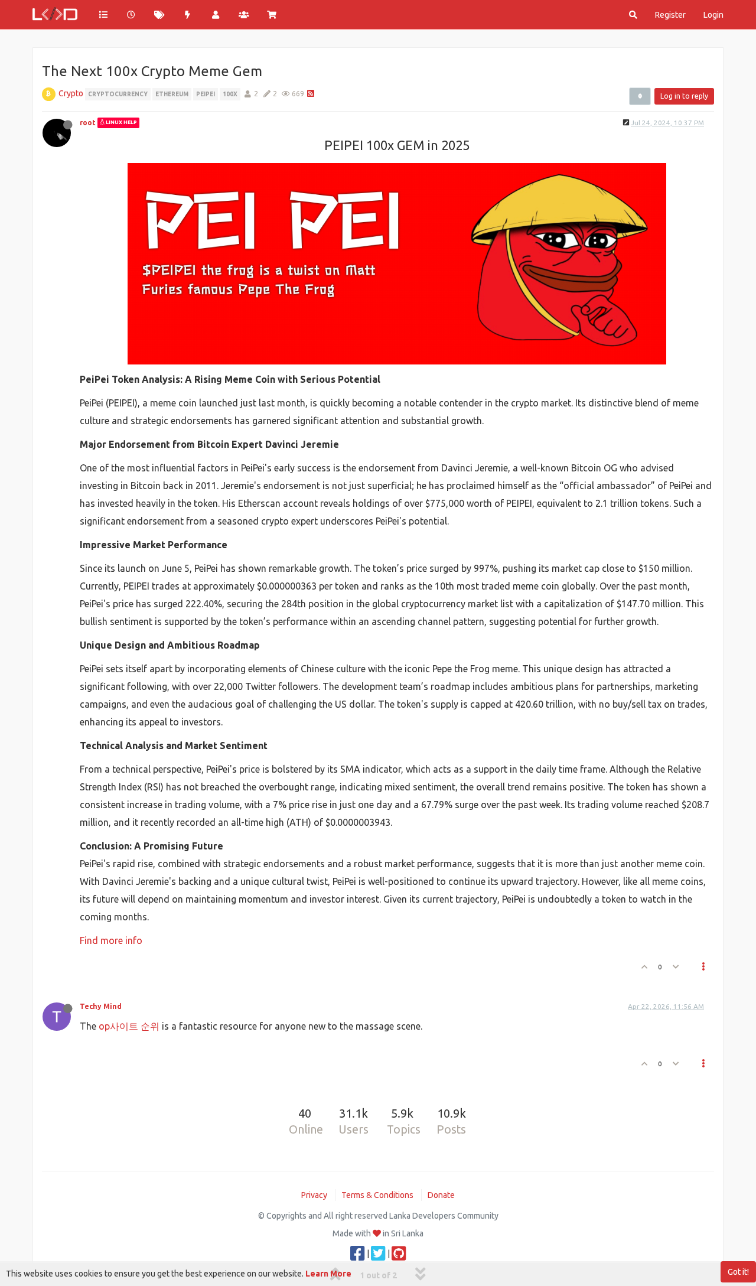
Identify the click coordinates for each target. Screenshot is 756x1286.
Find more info (111, 940)
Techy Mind (101, 1006)
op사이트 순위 (129, 1026)
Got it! (738, 1272)
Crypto (70, 93)
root (88, 122)
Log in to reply (684, 96)
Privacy (314, 1195)
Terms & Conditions (377, 1195)
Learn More (328, 1273)
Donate (441, 1195)
